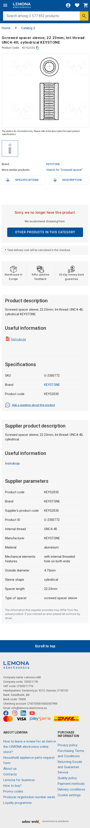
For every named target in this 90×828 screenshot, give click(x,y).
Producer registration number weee (29, 797)
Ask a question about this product (33, 405)
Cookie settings (69, 795)
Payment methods (71, 784)
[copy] (37, 48)
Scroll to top (45, 646)
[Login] (68, 5)
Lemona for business (19, 780)
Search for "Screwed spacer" (64, 169)
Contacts (10, 774)
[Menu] (5, 5)
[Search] (84, 16)
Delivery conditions (71, 789)
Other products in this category (45, 232)
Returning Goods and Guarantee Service (70, 767)
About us (10, 769)
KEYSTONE (53, 164)
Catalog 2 (28, 28)
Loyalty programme (17, 803)
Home (6, 28)
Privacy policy (68, 745)
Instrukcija (18, 339)
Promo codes (13, 791)
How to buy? (12, 786)
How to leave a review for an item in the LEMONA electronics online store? (29, 746)
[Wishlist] (77, 5)
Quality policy (67, 778)
